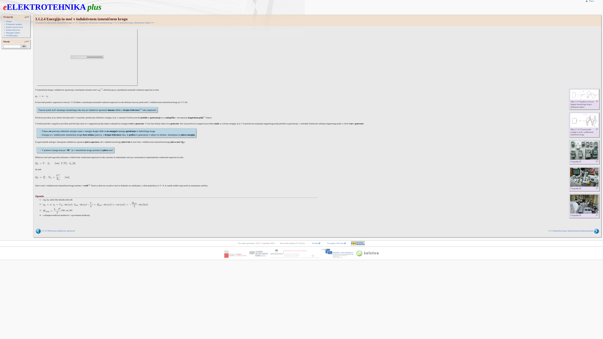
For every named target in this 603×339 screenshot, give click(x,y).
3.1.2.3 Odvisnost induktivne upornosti (58, 231)
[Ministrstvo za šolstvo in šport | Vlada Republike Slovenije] (294, 253)
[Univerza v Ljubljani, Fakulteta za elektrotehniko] (235, 253)
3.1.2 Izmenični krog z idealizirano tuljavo (133, 23)
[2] (141, 109)
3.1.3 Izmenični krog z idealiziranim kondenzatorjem (570, 231)
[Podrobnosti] (597, 101)
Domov (9, 21)
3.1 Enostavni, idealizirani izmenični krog (94, 23)
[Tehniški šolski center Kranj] (258, 253)
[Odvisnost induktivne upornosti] (38, 231)
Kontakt (315, 243)
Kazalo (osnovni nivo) (14, 27)
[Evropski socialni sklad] (337, 253)
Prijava (591, 1)
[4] (89, 185)
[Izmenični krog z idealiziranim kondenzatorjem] (596, 231)
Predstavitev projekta (14, 24)
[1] (101, 89)
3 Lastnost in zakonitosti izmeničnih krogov (54, 23)
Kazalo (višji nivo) (13, 30)
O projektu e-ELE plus (335, 243)
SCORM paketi (12, 36)
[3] (204, 117)
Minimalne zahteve (13, 33)
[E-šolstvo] (367, 253)
